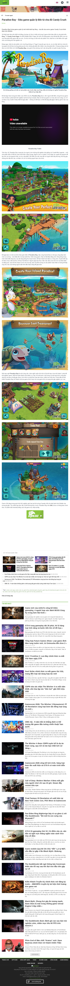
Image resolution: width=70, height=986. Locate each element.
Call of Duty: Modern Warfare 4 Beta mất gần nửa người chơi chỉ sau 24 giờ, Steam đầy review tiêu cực (44, 783)
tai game (40, 590)
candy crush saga (10, 590)
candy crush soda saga (10, 591)
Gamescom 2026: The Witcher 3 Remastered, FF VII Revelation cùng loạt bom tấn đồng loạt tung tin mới (46, 706)
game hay (45, 590)
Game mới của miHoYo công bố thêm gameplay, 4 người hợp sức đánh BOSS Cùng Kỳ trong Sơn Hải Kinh (24, 559)
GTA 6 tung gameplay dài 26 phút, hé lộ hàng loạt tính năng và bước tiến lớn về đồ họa (57, 559)
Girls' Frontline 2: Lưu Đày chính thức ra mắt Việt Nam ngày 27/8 (57, 567)
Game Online (31, 963)
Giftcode (14, 960)
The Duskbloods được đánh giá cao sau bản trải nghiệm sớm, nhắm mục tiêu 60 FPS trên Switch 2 (46, 923)
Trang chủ (5, 960)
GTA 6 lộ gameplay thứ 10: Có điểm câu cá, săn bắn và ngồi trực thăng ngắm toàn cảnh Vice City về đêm (45, 833)
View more (35, 954)
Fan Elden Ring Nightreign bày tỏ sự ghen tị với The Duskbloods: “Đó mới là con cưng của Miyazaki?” (46, 816)
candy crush (18, 590)
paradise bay (39, 591)
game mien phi (22, 591)
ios (22, 590)
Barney (3, 23)
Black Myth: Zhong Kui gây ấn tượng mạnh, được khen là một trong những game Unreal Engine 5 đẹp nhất (44, 903)
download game (33, 590)
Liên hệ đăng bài (36, 981)
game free (26, 590)
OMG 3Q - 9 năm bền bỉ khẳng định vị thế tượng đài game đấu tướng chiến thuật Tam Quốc (30, 583)
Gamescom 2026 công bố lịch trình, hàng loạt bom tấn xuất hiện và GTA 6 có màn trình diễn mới (45, 765)
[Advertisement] (35, 535)
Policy (39, 978)
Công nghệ (53, 960)
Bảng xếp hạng (25, 960)
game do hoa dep (31, 591)
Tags (4, 590)
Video (34, 960)
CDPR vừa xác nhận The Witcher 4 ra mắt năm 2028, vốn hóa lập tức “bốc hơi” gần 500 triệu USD (32, 577)
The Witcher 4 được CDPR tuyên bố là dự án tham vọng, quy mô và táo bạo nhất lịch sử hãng (44, 745)
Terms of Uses (33, 978)
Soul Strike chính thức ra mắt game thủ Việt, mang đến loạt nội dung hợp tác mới (27, 574)
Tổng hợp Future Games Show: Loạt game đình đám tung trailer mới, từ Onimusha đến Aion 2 (24, 568)
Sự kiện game (43, 960)
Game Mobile (64, 960)
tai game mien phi (59, 590)
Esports (40, 963)
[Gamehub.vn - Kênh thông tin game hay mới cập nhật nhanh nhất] (5, 2)
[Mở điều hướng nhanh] (67, 15)
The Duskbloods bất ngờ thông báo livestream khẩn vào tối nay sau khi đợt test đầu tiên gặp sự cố (45, 866)
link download (51, 590)
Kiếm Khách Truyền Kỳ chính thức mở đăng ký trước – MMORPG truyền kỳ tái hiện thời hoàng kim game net (45, 884)
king (17, 591)
